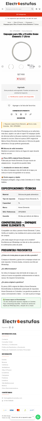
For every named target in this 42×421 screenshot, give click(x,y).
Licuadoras (5, 372)
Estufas (4, 359)
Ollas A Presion (18, 22)
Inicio (9, 22)
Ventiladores (6, 367)
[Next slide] (39, 66)
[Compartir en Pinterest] (25, 114)
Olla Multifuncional (8, 383)
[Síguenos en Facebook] (13, 327)
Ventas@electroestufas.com (13, 398)
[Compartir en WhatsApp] (21, 114)
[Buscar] (32, 9)
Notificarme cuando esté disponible (22, 96)
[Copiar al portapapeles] (30, 114)
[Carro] (39, 9)
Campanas (5, 375)
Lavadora (5, 380)
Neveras (4, 362)
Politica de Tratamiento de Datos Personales (16, 350)
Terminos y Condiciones (9, 344)
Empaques (29, 22)
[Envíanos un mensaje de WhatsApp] (38, 417)
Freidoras (5, 378)
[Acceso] (36, 8)
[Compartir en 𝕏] (16, 114)
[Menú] (2, 8)
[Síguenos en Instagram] (10, 327)
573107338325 (8, 401)
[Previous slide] (2, 66)
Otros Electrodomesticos (10, 388)
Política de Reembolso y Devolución (13, 347)
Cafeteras (5, 365)
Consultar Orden (7, 342)
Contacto (5, 339)
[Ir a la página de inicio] (21, 3)
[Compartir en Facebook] (11, 114)
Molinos (4, 385)
